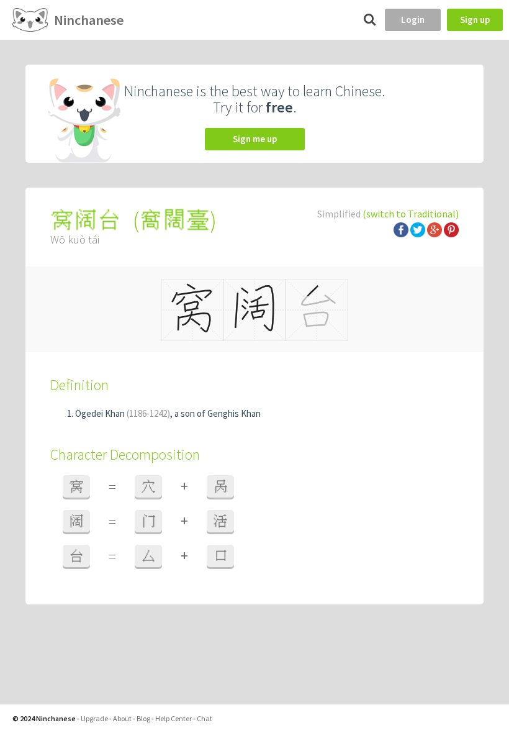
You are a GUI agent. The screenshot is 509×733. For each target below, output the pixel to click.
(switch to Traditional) (411, 213)
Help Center (173, 718)
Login (413, 19)
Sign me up (255, 139)
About (122, 718)
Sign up (475, 19)
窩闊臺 (174, 220)
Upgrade (94, 718)
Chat (204, 718)
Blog (143, 718)
